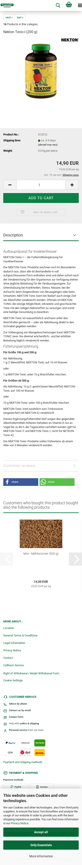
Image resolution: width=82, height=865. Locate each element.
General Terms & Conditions (20, 635)
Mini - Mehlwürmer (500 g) (41, 553)
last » (20, 17)
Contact (8, 657)
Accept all (41, 832)
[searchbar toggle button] (57, 5)
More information (41, 856)
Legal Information (14, 643)
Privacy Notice (19, 823)
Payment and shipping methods (22, 762)
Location (8, 628)
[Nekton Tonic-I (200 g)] (41, 71)
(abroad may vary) (48, 144)
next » (9, 17)
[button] (9, 185)
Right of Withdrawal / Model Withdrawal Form (31, 673)
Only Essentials (41, 845)
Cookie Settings (13, 680)
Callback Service (13, 665)
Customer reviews (19, 465)
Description (13, 235)
